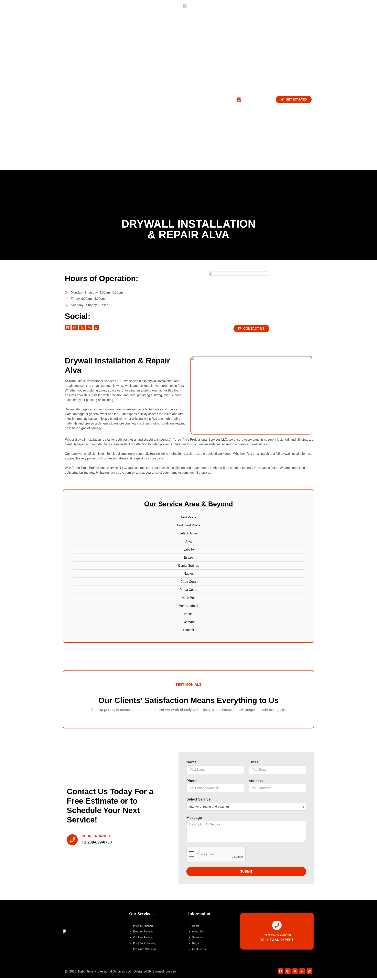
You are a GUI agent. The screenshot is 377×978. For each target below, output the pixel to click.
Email (253, 762)
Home (67, 99)
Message (194, 817)
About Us (85, 99)
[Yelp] (89, 327)
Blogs (150, 99)
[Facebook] (67, 327)
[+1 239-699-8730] (277, 925)
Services (105, 99)
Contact (168, 99)
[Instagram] (75, 327)
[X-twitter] (82, 327)
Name (191, 762)
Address (256, 781)
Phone (192, 781)
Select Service (198, 799)
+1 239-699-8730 (277, 935)
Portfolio (131, 99)
